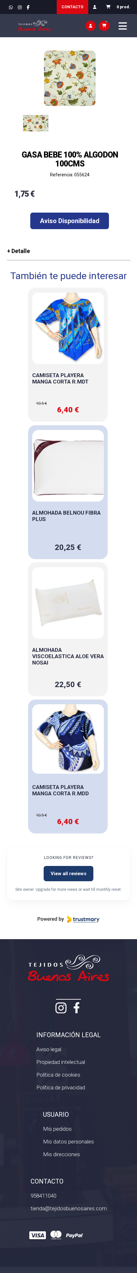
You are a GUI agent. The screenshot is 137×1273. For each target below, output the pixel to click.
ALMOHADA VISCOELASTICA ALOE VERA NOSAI (68, 656)
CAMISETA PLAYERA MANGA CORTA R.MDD (60, 790)
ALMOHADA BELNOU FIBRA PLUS (66, 516)
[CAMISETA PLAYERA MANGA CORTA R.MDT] (68, 328)
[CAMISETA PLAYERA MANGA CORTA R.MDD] (68, 740)
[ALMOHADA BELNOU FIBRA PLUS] (68, 466)
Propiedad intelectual (60, 1062)
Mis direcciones (61, 1154)
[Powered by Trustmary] (68, 919)
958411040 (43, 1195)
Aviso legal (48, 1049)
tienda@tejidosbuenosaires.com (69, 1208)
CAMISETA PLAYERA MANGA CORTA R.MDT (60, 378)
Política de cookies (58, 1075)
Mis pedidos (57, 1129)
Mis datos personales (68, 1141)
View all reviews (68, 873)
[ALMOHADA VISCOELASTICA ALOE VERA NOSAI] (68, 603)
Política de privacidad (60, 1087)
